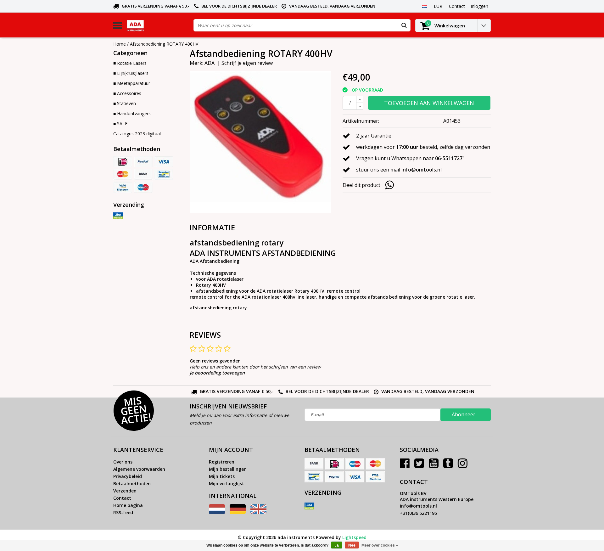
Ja (336, 545)
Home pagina (128, 505)
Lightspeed (354, 537)
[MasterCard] (122, 174)
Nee (351, 545)
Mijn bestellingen (228, 469)
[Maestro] (143, 187)
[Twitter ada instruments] (419, 466)
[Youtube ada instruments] (434, 466)
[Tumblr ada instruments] (448, 466)
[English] (258, 512)
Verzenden (125, 491)
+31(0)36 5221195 (418, 513)
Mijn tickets (222, 476)
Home (119, 44)
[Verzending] (118, 215)
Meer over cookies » (379, 545)
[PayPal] (143, 161)
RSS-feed (123, 512)
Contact (122, 498)
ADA (209, 62)
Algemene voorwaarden (139, 469)
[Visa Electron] (122, 187)
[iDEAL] (122, 161)
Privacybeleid (127, 476)
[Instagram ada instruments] (462, 466)
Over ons (122, 462)
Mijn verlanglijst (226, 483)
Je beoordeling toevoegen (217, 373)
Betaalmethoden (132, 483)
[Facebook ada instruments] (405, 466)
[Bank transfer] (143, 174)
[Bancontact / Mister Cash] (163, 174)
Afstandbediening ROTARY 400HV (164, 44)
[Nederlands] (424, 6)
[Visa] (163, 161)
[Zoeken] (404, 25)
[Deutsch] (238, 512)
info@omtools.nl (418, 506)
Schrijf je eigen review (247, 62)
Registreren (221, 462)
